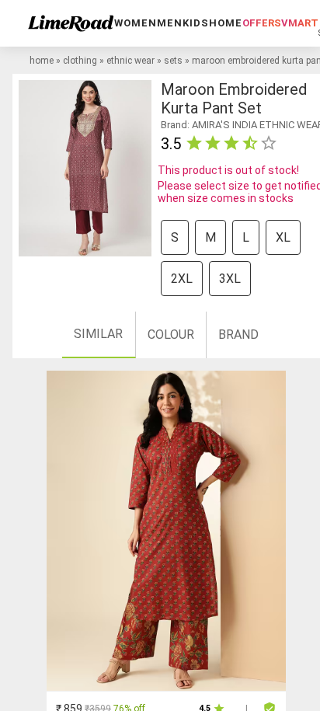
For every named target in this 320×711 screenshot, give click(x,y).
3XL (230, 278)
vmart (299, 23)
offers (261, 23)
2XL (182, 278)
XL (283, 237)
